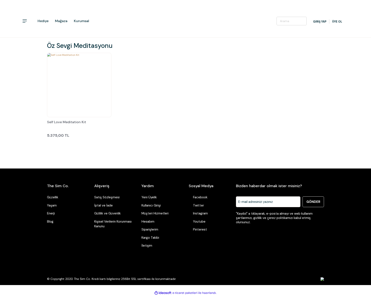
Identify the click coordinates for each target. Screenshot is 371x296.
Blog (50, 221)
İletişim (146, 245)
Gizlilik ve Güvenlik (107, 213)
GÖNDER (313, 202)
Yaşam (52, 205)
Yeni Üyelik (149, 197)
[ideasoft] (163, 293)
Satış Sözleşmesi (107, 197)
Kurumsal (81, 21)
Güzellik (52, 197)
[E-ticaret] (185, 293)
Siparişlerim (149, 229)
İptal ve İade (103, 205)
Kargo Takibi (150, 237)
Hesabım (147, 221)
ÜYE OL (337, 21)
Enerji (51, 213)
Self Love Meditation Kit (66, 122)
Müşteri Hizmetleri (155, 213)
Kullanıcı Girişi (151, 205)
